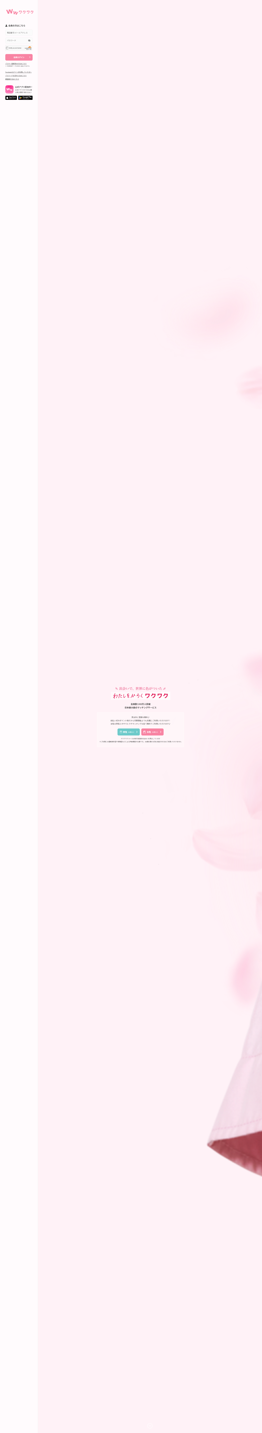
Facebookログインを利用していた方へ (18, 72)
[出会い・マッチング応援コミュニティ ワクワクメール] (19, 10)
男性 (128, 732)
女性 (152, 732)
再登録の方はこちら (12, 79)
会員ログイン (18, 57)
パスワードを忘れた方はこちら (16, 76)
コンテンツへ (150, 1425)
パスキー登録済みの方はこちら (16, 64)
